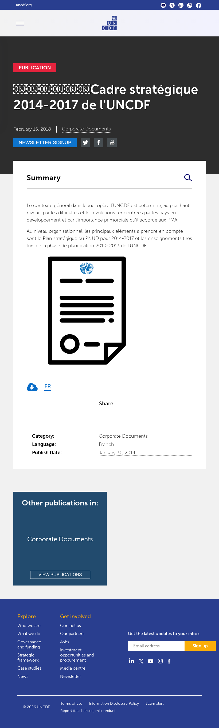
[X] (172, 5)
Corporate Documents (123, 436)
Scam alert (155, 703)
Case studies (29, 668)
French (106, 444)
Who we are (29, 625)
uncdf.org (24, 5)
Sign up (200, 646)
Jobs (64, 642)
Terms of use (71, 703)
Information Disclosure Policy (114, 703)
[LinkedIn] (181, 5)
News (22, 676)
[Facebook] (198, 5)
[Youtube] (163, 5)
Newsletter (70, 676)
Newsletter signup (45, 142)
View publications (60, 574)
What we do (28, 633)
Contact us (70, 625)
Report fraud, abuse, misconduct (88, 711)
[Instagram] (190, 5)
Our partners (72, 633)
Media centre (72, 668)
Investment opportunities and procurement (77, 655)
